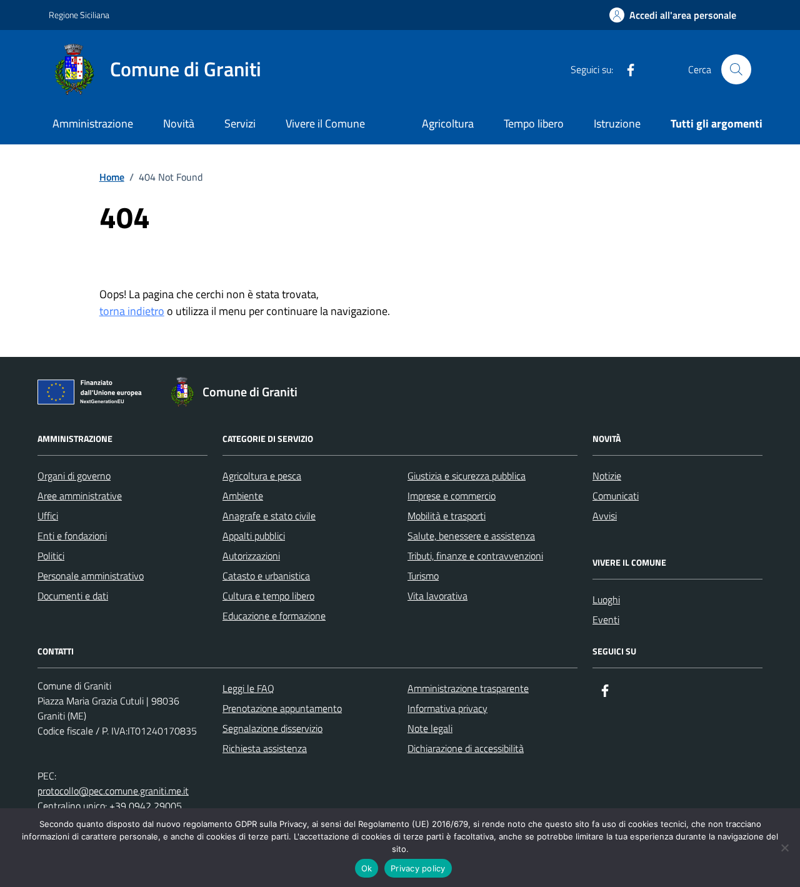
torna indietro (131, 311)
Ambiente (242, 495)
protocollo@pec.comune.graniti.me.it (113, 790)
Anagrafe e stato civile (269, 515)
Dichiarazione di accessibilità (466, 748)
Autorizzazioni (251, 555)
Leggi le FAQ (248, 688)
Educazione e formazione (274, 615)
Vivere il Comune (325, 123)
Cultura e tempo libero (268, 595)
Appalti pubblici (253, 535)
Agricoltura (448, 123)
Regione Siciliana (79, 14)
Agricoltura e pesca (261, 475)
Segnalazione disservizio (272, 728)
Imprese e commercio (452, 495)
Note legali (430, 728)
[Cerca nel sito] (736, 69)
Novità (178, 123)
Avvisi (604, 515)
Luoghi (606, 599)
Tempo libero (534, 123)
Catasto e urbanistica (266, 575)
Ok (366, 868)
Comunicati (615, 495)
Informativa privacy (448, 708)
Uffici (48, 515)
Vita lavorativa (438, 595)
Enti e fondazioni (72, 535)
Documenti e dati (73, 595)
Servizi (240, 123)
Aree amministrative (80, 495)
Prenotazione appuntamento (282, 708)
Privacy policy (418, 868)
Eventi (605, 619)
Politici (51, 555)
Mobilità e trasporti (447, 515)
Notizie (606, 475)
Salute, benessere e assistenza (471, 535)
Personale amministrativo (91, 575)
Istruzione (617, 123)
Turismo (423, 575)
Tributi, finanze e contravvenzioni (475, 555)
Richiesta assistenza (264, 748)
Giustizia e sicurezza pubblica (467, 475)
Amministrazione (92, 123)
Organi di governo (74, 475)
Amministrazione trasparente (468, 688)
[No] (784, 847)
